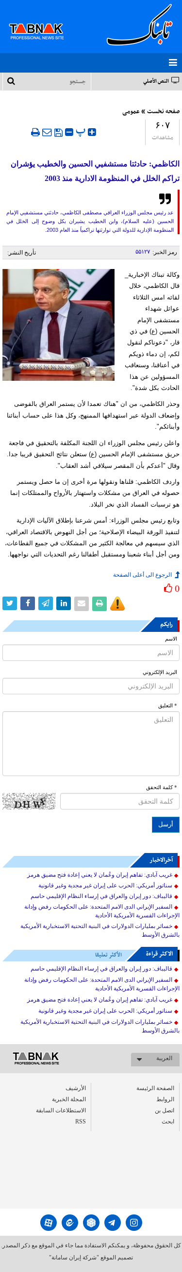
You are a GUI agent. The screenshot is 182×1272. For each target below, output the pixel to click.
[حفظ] (58, 132)
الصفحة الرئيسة (155, 1088)
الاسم (171, 639)
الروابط (165, 1099)
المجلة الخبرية (69, 1099)
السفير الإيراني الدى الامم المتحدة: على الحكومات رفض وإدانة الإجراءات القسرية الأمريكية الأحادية (102, 911)
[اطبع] (35, 132)
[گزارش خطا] (117, 604)
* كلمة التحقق (161, 787)
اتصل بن (164, 1110)
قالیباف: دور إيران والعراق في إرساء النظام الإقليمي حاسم (101, 896)
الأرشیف (76, 1088)
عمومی (131, 111)
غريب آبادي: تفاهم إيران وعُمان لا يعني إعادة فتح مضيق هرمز (99, 874)
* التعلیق (167, 705)
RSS (80, 1121)
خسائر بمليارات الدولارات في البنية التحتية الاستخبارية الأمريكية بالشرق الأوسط (100, 930)
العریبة (164, 1058)
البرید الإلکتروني (160, 672)
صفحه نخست (163, 111)
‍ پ (82, 130)
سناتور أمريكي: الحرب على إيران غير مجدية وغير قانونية (105, 885)
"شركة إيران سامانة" (74, 1257)
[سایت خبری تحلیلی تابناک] (42, 20)
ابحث (168, 1121)
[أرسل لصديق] (47, 132)
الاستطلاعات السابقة (61, 1110)
